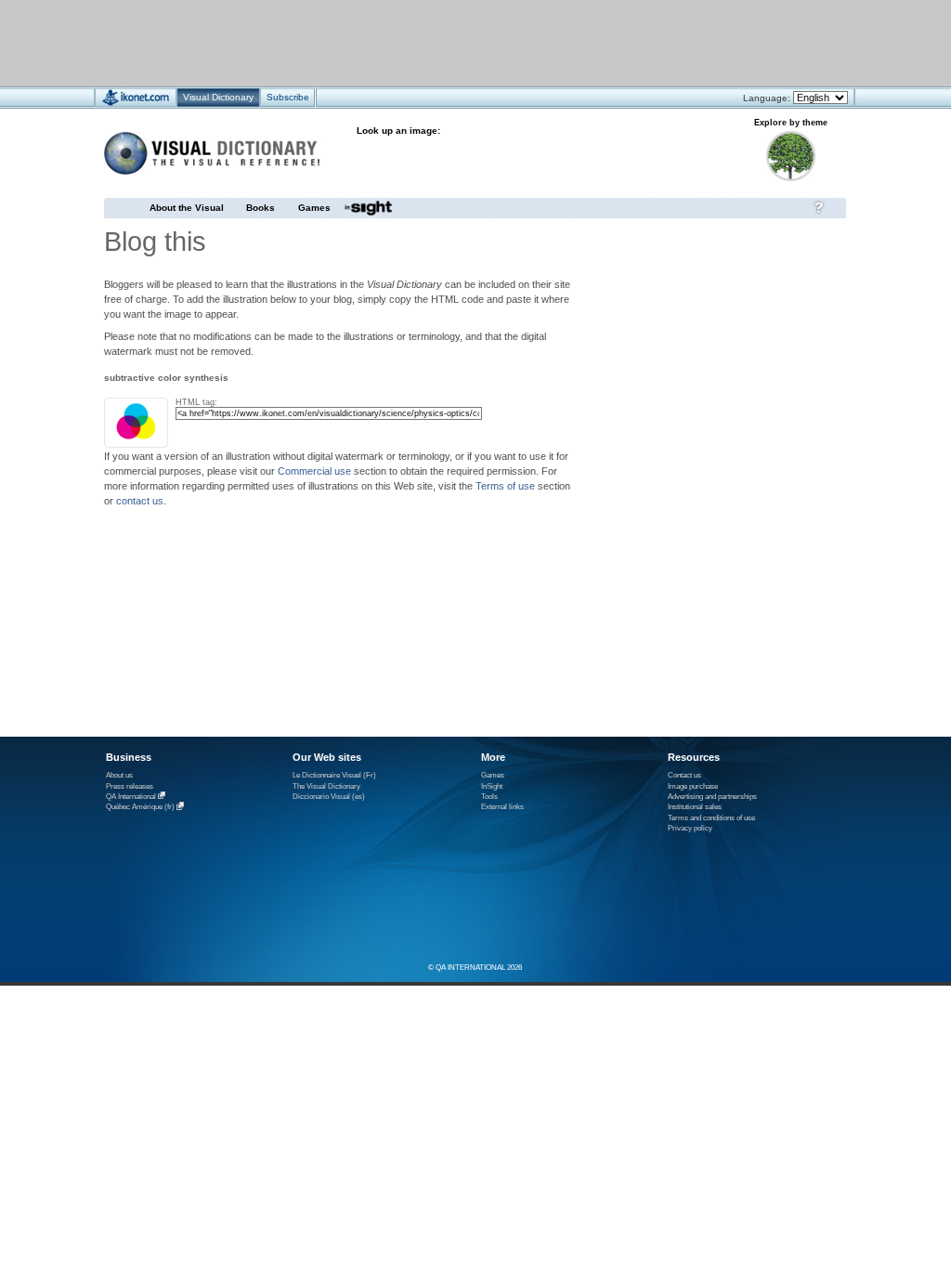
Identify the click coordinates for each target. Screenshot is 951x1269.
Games (314, 208)
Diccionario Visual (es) (329, 796)
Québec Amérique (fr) (140, 808)
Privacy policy (690, 828)
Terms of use (505, 485)
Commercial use (314, 471)
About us (119, 775)
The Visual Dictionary (326, 786)
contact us (139, 500)
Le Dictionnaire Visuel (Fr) (334, 775)
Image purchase (693, 786)
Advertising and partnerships (712, 796)
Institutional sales (695, 807)
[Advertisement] (420, 42)
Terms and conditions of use (711, 818)
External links (502, 807)
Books (260, 208)
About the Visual (187, 208)
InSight (491, 786)
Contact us (684, 775)
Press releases (129, 786)
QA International (131, 796)
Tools (489, 796)
